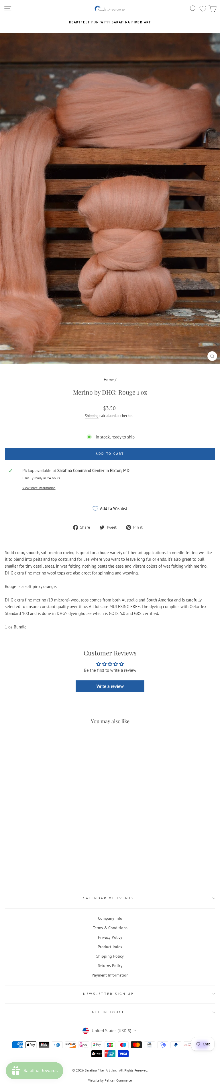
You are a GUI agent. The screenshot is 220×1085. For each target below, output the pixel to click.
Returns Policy (110, 965)
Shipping (92, 415)
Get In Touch (108, 1012)
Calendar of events (108, 898)
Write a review (110, 686)
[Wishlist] (203, 8)
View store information (39, 488)
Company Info (110, 918)
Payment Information (110, 975)
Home (109, 379)
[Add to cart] (11, 740)
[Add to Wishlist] (12, 848)
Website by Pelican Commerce (110, 1080)
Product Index (110, 946)
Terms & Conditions (110, 927)
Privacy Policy (110, 937)
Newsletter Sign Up (108, 993)
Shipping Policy (110, 956)
